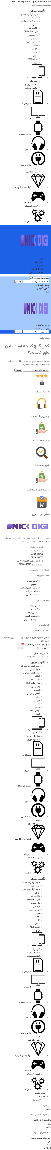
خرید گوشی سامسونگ (28, 14)
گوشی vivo (33, 58)
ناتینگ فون (32, 28)
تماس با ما (33, 612)
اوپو (36, 62)
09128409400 (37, 554)
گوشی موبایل (32, 581)
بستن (48, 1108)
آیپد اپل (34, 81)
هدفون (34, 584)
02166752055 (23, 561)
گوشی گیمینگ (31, 206)
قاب (36, 168)
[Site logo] (35, 253)
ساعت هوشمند (31, 591)
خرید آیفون (33, 17)
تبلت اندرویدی (31, 84)
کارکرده (34, 609)
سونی (35, 45)
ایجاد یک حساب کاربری (41, 1138)
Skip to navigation (21, 1)
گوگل (35, 24)
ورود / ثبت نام (39, 1099)
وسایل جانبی (32, 594)
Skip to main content (40, 1)
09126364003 (37, 557)
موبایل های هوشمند (29, 587)
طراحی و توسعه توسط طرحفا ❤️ (35, 644)
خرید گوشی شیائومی (29, 21)
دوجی (35, 55)
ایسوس (34, 38)
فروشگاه (34, 605)
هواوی (35, 48)
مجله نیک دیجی (31, 619)
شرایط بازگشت (31, 616)
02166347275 (25, 564)
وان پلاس (33, 35)
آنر (36, 52)
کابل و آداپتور (32, 171)
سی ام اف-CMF (31, 31)
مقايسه (42, 1096)
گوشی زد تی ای (31, 41)
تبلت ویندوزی (31, 88)
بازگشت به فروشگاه (42, 1120)
